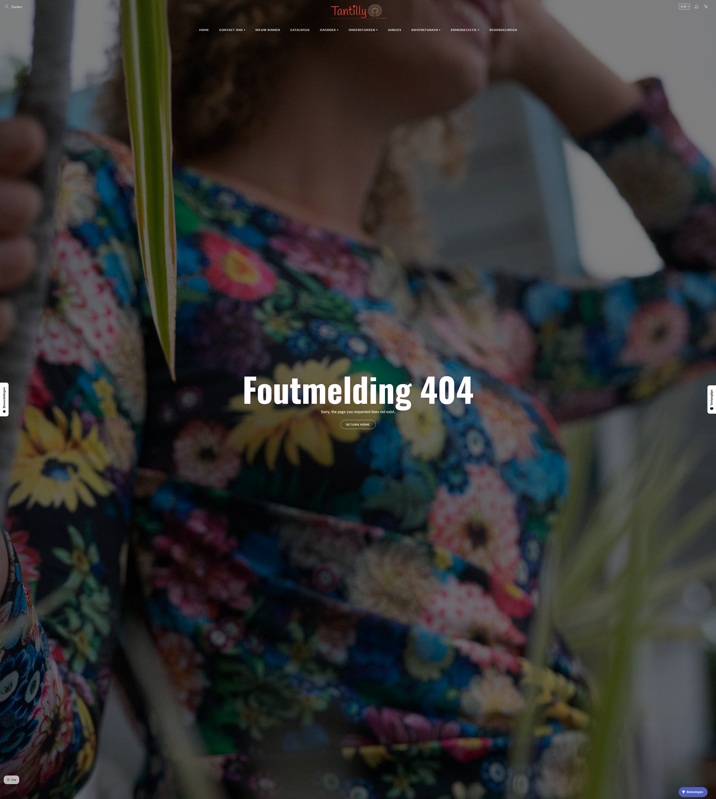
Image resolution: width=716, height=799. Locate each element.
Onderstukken (362, 30)
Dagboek (328, 30)
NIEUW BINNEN (267, 30)
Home (204, 30)
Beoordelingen (503, 30)
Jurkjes (394, 30)
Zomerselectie (464, 30)
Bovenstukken (425, 30)
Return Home (358, 424)
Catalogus (300, 30)
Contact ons (231, 30)
